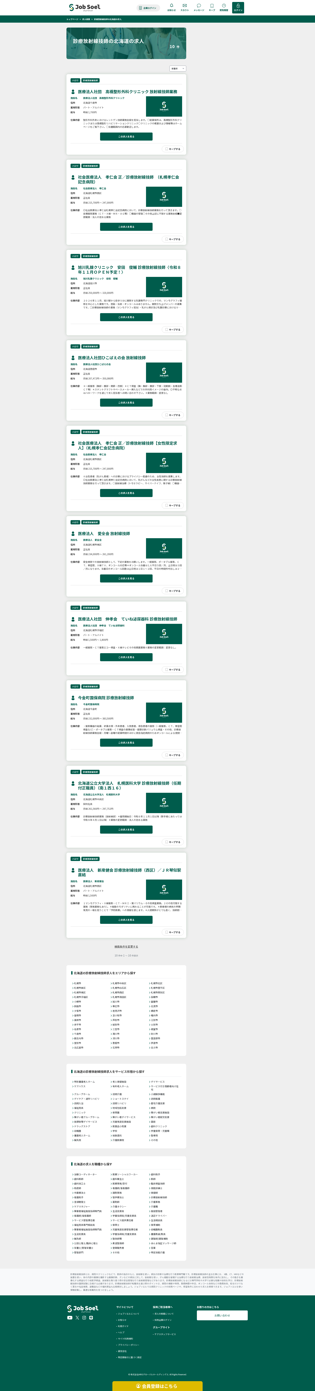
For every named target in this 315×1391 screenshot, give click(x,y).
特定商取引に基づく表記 (129, 1357)
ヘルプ (121, 1332)
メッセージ (199, 10)
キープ (212, 10)
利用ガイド (123, 1326)
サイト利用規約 (125, 1338)
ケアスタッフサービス (165, 1334)
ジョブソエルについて (128, 1313)
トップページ (72, 19)
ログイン (238, 10)
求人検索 (86, 19)
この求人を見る (126, 136)
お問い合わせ (222, 1315)
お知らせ (171, 10)
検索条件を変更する (126, 946)
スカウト (184, 10)
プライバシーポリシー (128, 1344)
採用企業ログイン (163, 1319)
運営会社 (122, 1351)
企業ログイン (149, 8)
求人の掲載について (164, 1313)
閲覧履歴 (224, 10)
